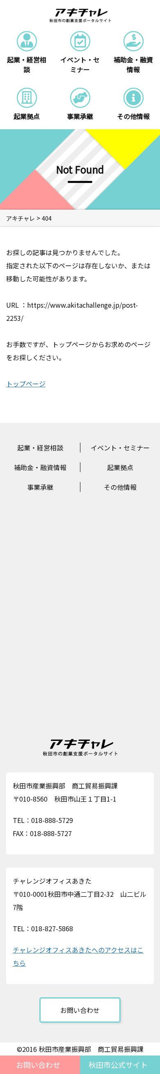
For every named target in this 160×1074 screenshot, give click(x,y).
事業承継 (40, 487)
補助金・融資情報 (40, 467)
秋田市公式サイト (118, 1064)
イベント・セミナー (120, 447)
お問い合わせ (38, 1064)
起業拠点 (120, 467)
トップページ (26, 383)
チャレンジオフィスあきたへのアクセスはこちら (78, 956)
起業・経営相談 (40, 447)
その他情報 (120, 487)
